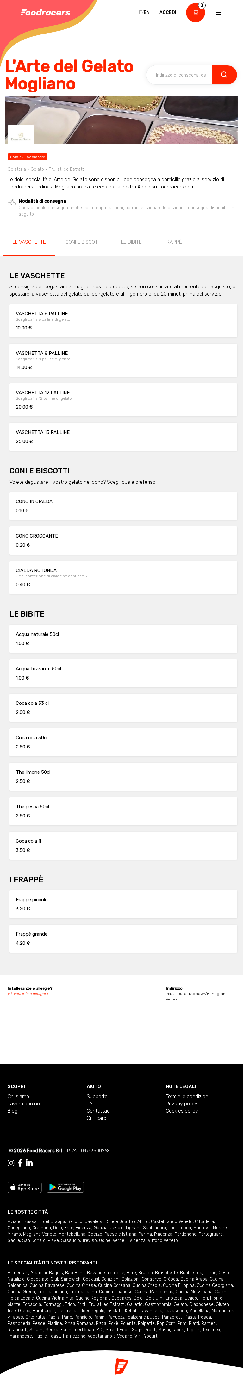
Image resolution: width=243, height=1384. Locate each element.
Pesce (39, 1323)
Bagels (56, 1273)
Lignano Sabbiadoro (146, 1228)
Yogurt (150, 1336)
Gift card (96, 1118)
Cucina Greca (21, 1292)
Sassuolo (70, 1240)
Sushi (164, 1329)
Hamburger (44, 1310)
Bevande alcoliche (105, 1273)
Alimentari (18, 1273)
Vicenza (137, 1240)
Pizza (101, 1323)
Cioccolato (37, 1279)
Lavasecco (176, 1310)
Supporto (97, 1096)
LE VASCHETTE (29, 242)
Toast (54, 1336)
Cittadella (204, 1221)
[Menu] (218, 12)
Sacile (14, 1240)
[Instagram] (11, 1163)
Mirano (14, 1234)
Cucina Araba (194, 1279)
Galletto (135, 1304)
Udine (104, 1240)
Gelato (180, 1304)
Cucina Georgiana (215, 1285)
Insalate (115, 1310)
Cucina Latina (83, 1292)
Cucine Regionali (92, 1298)
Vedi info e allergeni (31, 994)
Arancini (38, 1273)
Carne (210, 1273)
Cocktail (91, 1279)
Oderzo (95, 1234)
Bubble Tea (191, 1273)
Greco (24, 1310)
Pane (67, 1317)
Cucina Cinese (81, 1285)
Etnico (190, 1298)
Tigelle (40, 1336)
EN (147, 12)
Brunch (145, 1273)
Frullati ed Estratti (107, 1304)
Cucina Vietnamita (54, 1298)
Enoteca (173, 1298)
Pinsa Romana (79, 1323)
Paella (54, 1317)
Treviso (89, 1240)
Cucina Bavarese (47, 1285)
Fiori (203, 1298)
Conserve (151, 1279)
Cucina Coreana (114, 1285)
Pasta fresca (198, 1317)
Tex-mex (211, 1329)
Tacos (178, 1329)
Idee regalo (68, 1310)
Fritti (81, 1304)
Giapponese (201, 1304)
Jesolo (117, 1228)
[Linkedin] (29, 1163)
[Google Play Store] (65, 1187)
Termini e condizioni (187, 1096)
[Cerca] (224, 74)
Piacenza (163, 1234)
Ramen (208, 1323)
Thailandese (20, 1336)
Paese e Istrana (120, 1234)
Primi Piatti (188, 1323)
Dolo (57, 1228)
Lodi (172, 1228)
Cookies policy (182, 1111)
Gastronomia (158, 1304)
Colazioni (110, 1279)
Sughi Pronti (144, 1329)
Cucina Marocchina (154, 1292)
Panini (99, 1317)
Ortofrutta (35, 1317)
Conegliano (19, 1228)
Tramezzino (73, 1336)
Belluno (74, 1221)
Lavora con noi (24, 1104)
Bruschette (166, 1273)
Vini (138, 1336)
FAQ (91, 1104)
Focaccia (31, 1304)
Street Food (118, 1329)
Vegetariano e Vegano (110, 1336)
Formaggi (53, 1304)
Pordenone (185, 1234)
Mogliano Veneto (39, 1234)
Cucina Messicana (194, 1292)
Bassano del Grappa (44, 1221)
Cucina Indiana (52, 1292)
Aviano (15, 1221)
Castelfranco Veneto (172, 1221)
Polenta (128, 1323)
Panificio (82, 1317)
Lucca (185, 1228)
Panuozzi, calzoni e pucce (134, 1317)
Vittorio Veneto (163, 1240)
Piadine (54, 1323)
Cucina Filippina (179, 1285)
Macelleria (199, 1310)
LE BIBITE (131, 242)
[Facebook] (20, 1163)
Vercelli (120, 1240)
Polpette (146, 1323)
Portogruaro (211, 1234)
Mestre (220, 1228)
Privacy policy (181, 1104)
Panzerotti (172, 1317)
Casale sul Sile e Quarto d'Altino (116, 1221)
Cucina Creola (147, 1285)
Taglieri (193, 1329)
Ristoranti (17, 1329)
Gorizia (101, 1228)
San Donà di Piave (40, 1240)
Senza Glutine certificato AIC (74, 1329)
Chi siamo (18, 1096)
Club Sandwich (66, 1279)
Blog (12, 1111)
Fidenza (83, 1228)
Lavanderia (151, 1310)
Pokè (113, 1323)
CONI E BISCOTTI (83, 242)
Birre (131, 1273)
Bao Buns (75, 1273)
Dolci (139, 1298)
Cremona (41, 1228)
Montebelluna (72, 1234)
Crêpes (171, 1279)
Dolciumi (154, 1298)
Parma (145, 1234)
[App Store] (25, 1187)
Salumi (36, 1329)
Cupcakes (121, 1298)
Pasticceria (19, 1323)
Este (68, 1228)
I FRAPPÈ (171, 242)
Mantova (202, 1228)
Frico (70, 1304)
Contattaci (99, 1111)
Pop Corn (166, 1323)
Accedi (167, 12)
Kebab (131, 1310)
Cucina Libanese (116, 1292)
